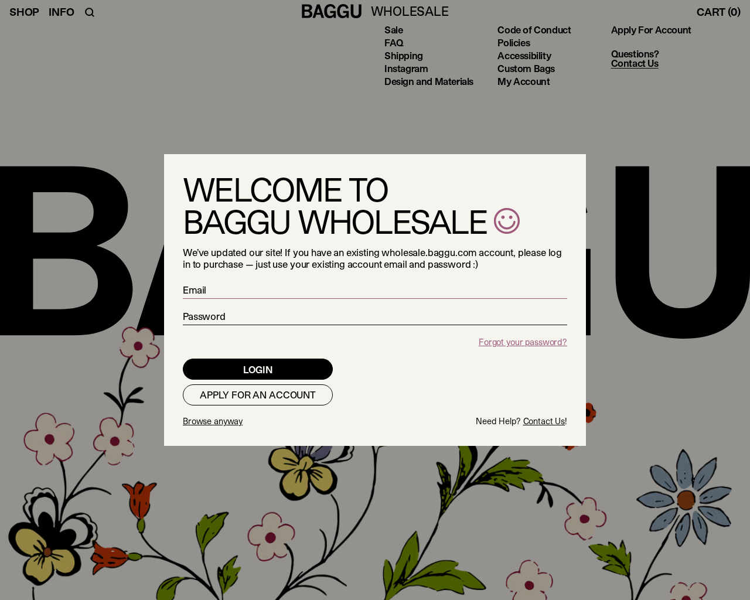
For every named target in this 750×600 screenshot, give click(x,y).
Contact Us (544, 421)
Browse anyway (213, 421)
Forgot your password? (523, 342)
